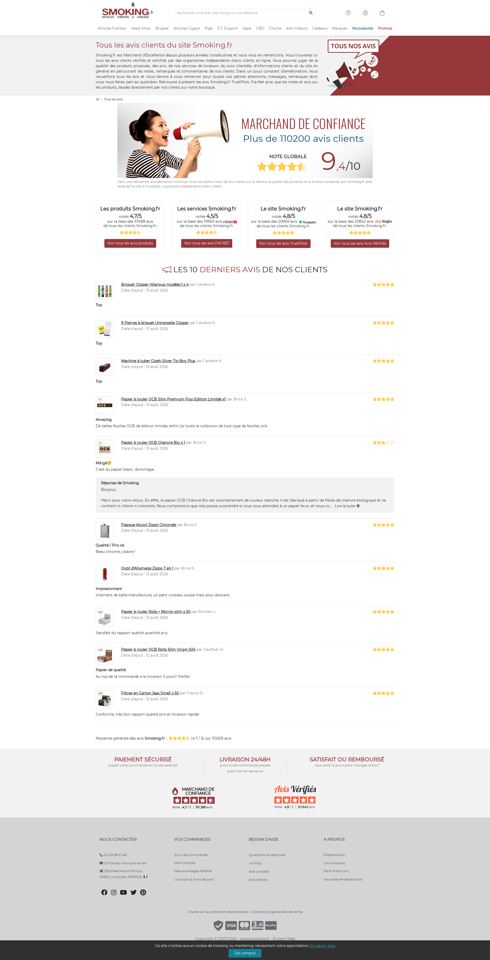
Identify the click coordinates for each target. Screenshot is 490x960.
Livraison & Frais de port (194, 879)
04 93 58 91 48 (115, 855)
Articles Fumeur (112, 28)
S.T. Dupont (227, 28)
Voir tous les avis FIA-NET (206, 243)
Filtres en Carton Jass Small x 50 (150, 693)
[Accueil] (97, 99)
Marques (339, 28)
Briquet (162, 28)
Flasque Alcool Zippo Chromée (148, 525)
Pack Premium (336, 871)
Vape (246, 28)
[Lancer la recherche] (311, 13)
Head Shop (141, 28)
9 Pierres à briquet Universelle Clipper (155, 323)
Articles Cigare (187, 28)
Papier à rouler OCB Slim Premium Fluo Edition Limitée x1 (173, 399)
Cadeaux (319, 28)
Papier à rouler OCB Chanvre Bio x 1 (153, 442)
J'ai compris (245, 953)
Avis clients (258, 880)
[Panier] (382, 13)
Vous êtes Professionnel (343, 879)
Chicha (275, 28)
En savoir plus (322, 945)
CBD (260, 28)
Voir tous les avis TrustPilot (283, 243)
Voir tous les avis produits (130, 243)
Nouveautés (362, 28)
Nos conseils (259, 871)
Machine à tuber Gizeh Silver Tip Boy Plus (158, 361)
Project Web (284, 939)
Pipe (209, 28)
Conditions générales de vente (277, 912)
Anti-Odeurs (297, 28)
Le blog (255, 863)
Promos (385, 28)
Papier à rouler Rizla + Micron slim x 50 (155, 611)
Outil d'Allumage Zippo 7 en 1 (147, 568)
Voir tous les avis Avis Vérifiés (360, 243)
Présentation (334, 855)
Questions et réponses (267, 855)
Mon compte (184, 863)
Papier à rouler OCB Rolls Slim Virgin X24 (158, 649)
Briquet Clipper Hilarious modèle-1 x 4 (155, 284)
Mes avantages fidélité (193, 871)
